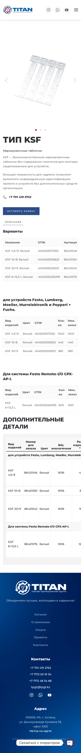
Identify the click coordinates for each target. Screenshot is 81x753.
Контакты (40, 645)
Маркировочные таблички (22, 150)
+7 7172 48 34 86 (40, 681)
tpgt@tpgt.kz (40, 687)
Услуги (40, 630)
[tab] (36, 130)
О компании (40, 622)
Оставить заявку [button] (21, 211)
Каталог (40, 614)
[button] (76, 10)
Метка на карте (40, 731)
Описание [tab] (13, 222)
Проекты (40, 637)
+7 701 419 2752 (20, 197)
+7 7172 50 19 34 (40, 674)
